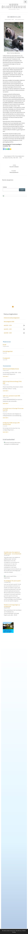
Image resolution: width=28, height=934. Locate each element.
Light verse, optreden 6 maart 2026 (11, 395)
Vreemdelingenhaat (8, 351)
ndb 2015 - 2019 (17, 157)
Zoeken (5, 187)
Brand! (4, 344)
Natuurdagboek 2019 (9, 156)
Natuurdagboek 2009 (9, 321)
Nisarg (14, 932)
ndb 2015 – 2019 (8, 329)
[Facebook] (3, 149)
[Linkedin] (9, 149)
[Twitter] (5, 149)
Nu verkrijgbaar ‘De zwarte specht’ (12, 580)
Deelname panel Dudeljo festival (11, 368)
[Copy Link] (10, 149)
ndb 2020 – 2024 (8, 333)
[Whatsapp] (7, 149)
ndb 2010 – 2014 (8, 325)
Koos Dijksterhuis (19, 19)
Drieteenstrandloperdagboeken (12, 318)
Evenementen (7, 366)
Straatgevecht (6, 358)
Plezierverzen (7, 342)
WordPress (18, 930)
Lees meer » (6, 376)
